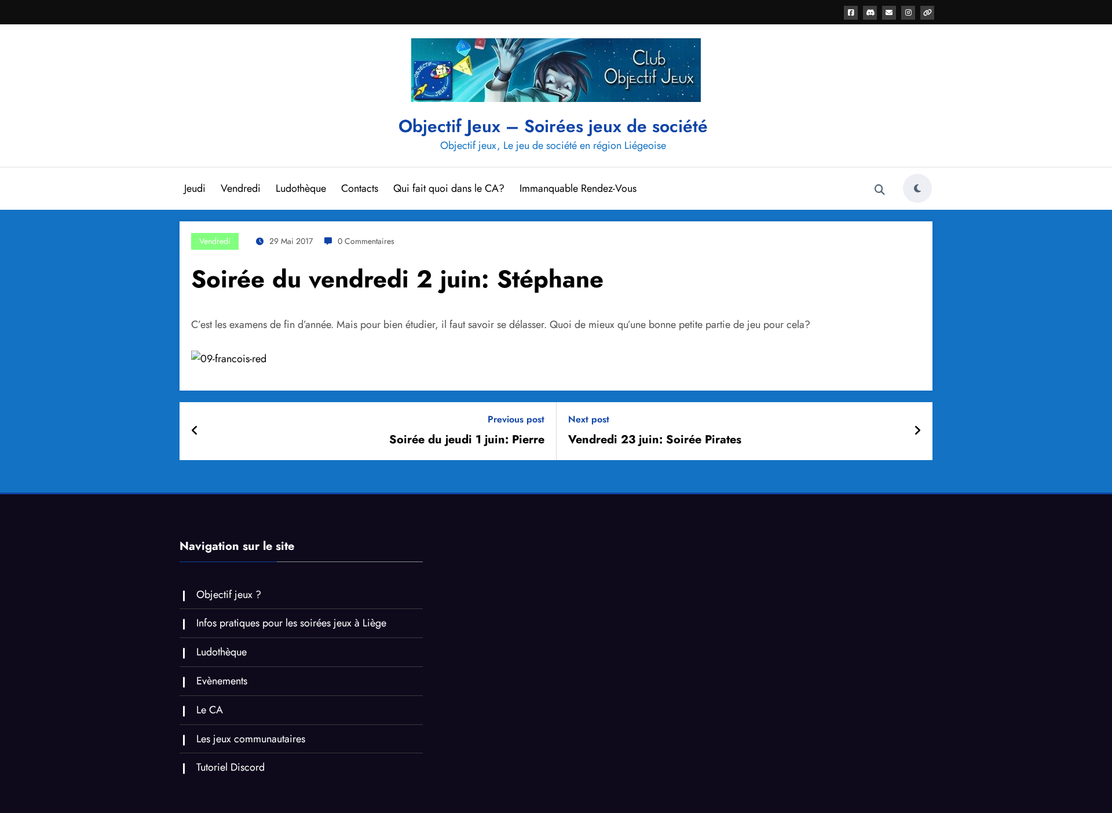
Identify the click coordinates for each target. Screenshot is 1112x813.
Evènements (221, 680)
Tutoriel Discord (230, 767)
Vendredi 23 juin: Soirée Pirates (654, 440)
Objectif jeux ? (228, 594)
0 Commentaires (366, 241)
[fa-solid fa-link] (927, 13)
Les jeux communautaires (250, 738)
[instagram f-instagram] (908, 13)
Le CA (209, 709)
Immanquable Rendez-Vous (578, 188)
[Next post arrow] (917, 431)
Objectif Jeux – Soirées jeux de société (553, 126)
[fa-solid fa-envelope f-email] (889, 13)
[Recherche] (879, 190)
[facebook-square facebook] (851, 13)
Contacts (359, 188)
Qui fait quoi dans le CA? (448, 188)
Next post (588, 419)
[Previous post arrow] (195, 431)
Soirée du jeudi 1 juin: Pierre (466, 440)
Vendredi (241, 188)
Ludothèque (301, 188)
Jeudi (195, 188)
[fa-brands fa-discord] (870, 13)
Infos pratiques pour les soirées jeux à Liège (291, 622)
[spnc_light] (917, 188)
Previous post (516, 419)
